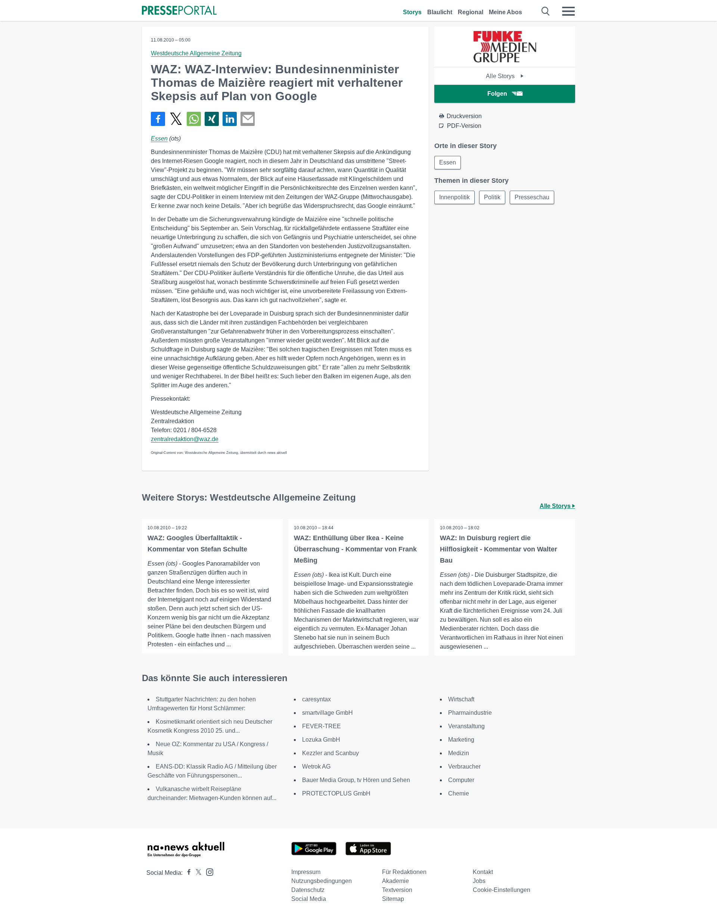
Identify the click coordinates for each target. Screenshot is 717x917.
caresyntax (316, 699)
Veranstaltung (466, 726)
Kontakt (483, 872)
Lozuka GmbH (321, 739)
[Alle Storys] (505, 60)
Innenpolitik (454, 197)
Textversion (397, 890)
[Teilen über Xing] (212, 119)
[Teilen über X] (176, 119)
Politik (492, 197)
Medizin (458, 753)
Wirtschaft (461, 699)
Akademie (395, 881)
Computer (461, 780)
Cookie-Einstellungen (501, 890)
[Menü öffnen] (568, 11)
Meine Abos (505, 12)
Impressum (305, 872)
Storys (412, 12)
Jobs (479, 881)
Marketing (461, 739)
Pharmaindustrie (470, 713)
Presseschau (532, 197)
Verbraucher (464, 766)
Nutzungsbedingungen (321, 881)
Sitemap (393, 899)
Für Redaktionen (404, 872)
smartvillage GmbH (327, 713)
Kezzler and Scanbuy (330, 753)
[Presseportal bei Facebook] (187, 873)
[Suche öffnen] (545, 11)
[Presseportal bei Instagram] (207, 871)
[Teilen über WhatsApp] (194, 119)
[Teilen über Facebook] (158, 119)
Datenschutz (308, 890)
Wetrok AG (316, 766)
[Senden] (247, 119)
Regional (470, 12)
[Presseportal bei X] (196, 873)
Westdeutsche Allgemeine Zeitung (196, 53)
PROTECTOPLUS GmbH (336, 793)
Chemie (458, 793)
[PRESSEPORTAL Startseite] (179, 11)
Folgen (497, 93)
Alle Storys (501, 76)
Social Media (308, 899)
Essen (159, 138)
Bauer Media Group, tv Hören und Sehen (356, 780)
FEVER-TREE (321, 726)
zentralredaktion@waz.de (184, 439)
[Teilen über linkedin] (230, 119)
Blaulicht (439, 12)
